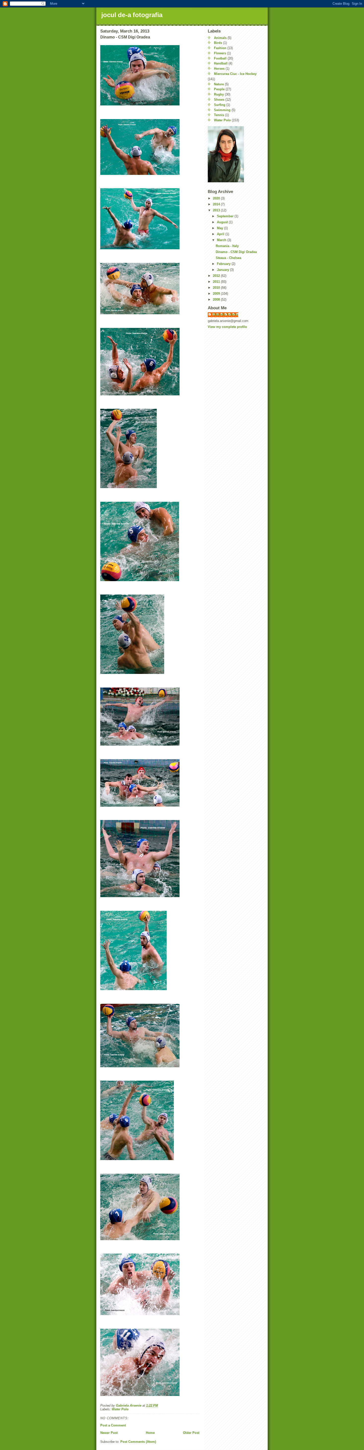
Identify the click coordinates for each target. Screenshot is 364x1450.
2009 (217, 293)
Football (220, 58)
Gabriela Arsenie (225, 314)
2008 (217, 299)
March (222, 240)
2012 (217, 276)
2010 (217, 287)
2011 (217, 282)
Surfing (219, 105)
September (225, 216)
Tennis (219, 115)
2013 (217, 210)
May (220, 228)
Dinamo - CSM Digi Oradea (236, 252)
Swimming (222, 110)
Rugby (219, 94)
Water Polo (120, 1409)
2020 (217, 198)
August (223, 222)
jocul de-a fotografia (131, 15)
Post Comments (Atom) (138, 1442)
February (224, 264)
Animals (220, 38)
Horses (219, 68)
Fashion (220, 48)
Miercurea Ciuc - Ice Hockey (235, 74)
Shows (219, 99)
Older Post (191, 1433)
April (221, 234)
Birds (218, 43)
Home (150, 1433)
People (219, 89)
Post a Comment (113, 1425)
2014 (217, 204)
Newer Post (109, 1433)
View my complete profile (227, 327)
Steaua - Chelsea (228, 258)
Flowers (220, 53)
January (223, 270)
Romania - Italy (227, 246)
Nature (219, 84)
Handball (221, 63)
